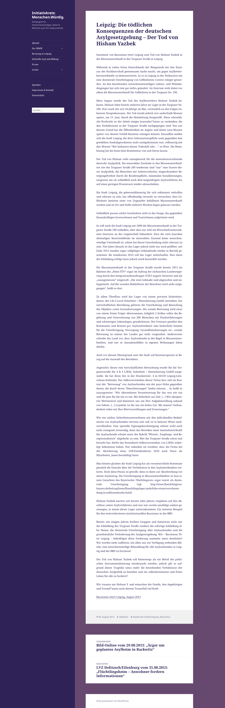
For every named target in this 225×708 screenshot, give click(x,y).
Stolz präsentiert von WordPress (112, 701)
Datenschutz (38, 95)
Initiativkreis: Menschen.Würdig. (48, 14)
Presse (35, 64)
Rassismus (165, 616)
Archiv (35, 69)
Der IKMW (37, 48)
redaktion (123, 616)
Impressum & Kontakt (43, 90)
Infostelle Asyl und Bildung (45, 59)
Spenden (36, 84)
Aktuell (35, 43)
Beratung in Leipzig (41, 53)
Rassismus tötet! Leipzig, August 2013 (118, 597)
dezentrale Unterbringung (146, 616)
